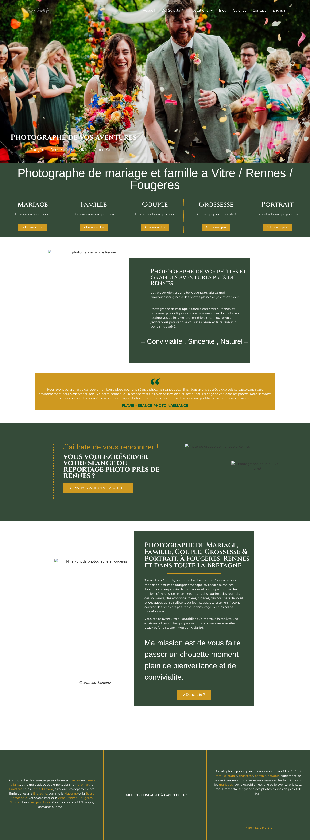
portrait (260, 776)
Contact (259, 10)
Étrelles (74, 780)
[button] (5, 79)
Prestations (198, 10)
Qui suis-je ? (172, 10)
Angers (36, 802)
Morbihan (82, 785)
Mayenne (71, 793)
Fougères (86, 798)
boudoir (273, 776)
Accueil (149, 10)
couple (232, 776)
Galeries (239, 10)
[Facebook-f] (250, 822)
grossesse (246, 776)
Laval (47, 802)
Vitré (61, 798)
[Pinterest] (266, 822)
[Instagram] (258, 822)
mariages (226, 785)
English (278, 10)
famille (221, 776)
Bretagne (40, 793)
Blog (223, 10)
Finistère (15, 789)
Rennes (71, 798)
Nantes (15, 802)
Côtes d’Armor (42, 789)
